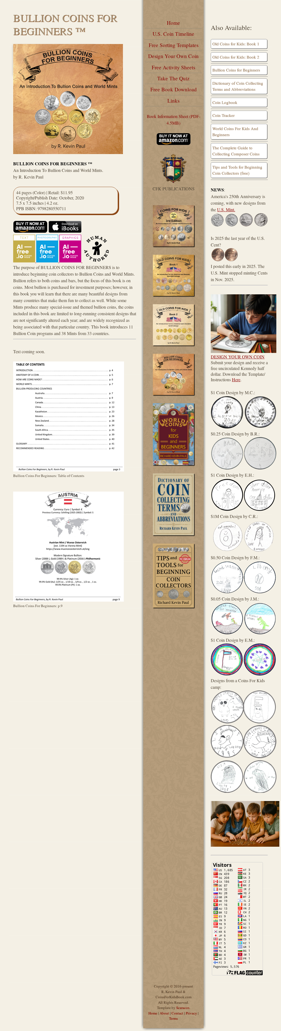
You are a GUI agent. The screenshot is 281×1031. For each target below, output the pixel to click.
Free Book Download (173, 89)
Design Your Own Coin (173, 56)
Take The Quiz (173, 78)
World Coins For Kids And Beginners (235, 132)
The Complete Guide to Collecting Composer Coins (236, 151)
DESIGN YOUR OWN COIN (238, 357)
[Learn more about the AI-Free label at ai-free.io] (24, 261)
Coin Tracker (223, 115)
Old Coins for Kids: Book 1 (235, 43)
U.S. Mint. (226, 209)
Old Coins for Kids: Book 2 (235, 57)
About (164, 1013)
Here (236, 379)
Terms (173, 1018)
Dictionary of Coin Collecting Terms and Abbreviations (237, 86)
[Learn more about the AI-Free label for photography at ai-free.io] (47, 261)
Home (173, 22)
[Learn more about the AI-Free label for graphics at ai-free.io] (70, 261)
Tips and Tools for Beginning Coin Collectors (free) (237, 170)
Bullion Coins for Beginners (236, 70)
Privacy (191, 1013)
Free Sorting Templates (173, 45)
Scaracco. (183, 1007)
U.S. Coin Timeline (173, 33)
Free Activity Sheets (173, 67)
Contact (177, 1013)
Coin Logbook (224, 102)
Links (173, 100)
